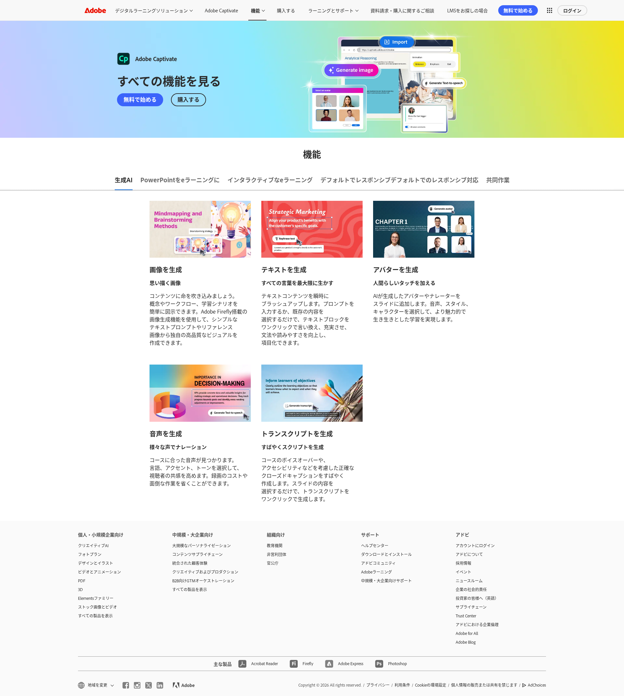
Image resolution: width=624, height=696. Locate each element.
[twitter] (148, 685)
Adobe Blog (466, 642)
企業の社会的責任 (471, 589)
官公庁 (273, 563)
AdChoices (537, 685)
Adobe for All (467, 633)
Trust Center (466, 616)
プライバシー (378, 685)
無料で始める (518, 10)
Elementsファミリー (95, 598)
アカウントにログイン (475, 545)
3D (80, 589)
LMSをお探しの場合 (467, 10)
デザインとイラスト (95, 563)
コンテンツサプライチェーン (197, 554)
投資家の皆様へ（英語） (477, 598)
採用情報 (463, 563)
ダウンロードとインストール (386, 554)
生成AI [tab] (124, 179)
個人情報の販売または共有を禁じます (484, 685)
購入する (286, 10)
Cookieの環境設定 (430, 685)
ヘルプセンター (374, 545)
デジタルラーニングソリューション (151, 10)
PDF (81, 581)
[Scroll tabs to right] (619, 180)
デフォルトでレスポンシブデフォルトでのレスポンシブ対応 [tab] (399, 179)
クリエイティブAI (93, 545)
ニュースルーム (469, 581)
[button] (549, 10)
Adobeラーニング (376, 572)
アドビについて (469, 554)
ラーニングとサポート (331, 10)
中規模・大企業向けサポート (386, 581)
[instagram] (137, 685)
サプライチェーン (471, 607)
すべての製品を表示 (95, 616)
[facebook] (126, 685)
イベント (463, 572)
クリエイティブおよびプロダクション (205, 572)
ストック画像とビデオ (97, 607)
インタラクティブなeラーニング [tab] (270, 179)
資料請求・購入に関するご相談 (402, 10)
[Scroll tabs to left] (5, 180)
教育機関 (274, 545)
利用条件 (402, 685)
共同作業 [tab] (498, 179)
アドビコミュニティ (378, 563)
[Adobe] (95, 10)
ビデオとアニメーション (99, 572)
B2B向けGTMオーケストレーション (203, 581)
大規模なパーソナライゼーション (201, 545)
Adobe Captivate (221, 10)
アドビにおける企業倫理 (477, 624)
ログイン (572, 10)
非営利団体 (276, 554)
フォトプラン (89, 554)
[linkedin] (160, 685)
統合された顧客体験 (189, 563)
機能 (255, 10)
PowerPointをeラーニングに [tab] (180, 179)
